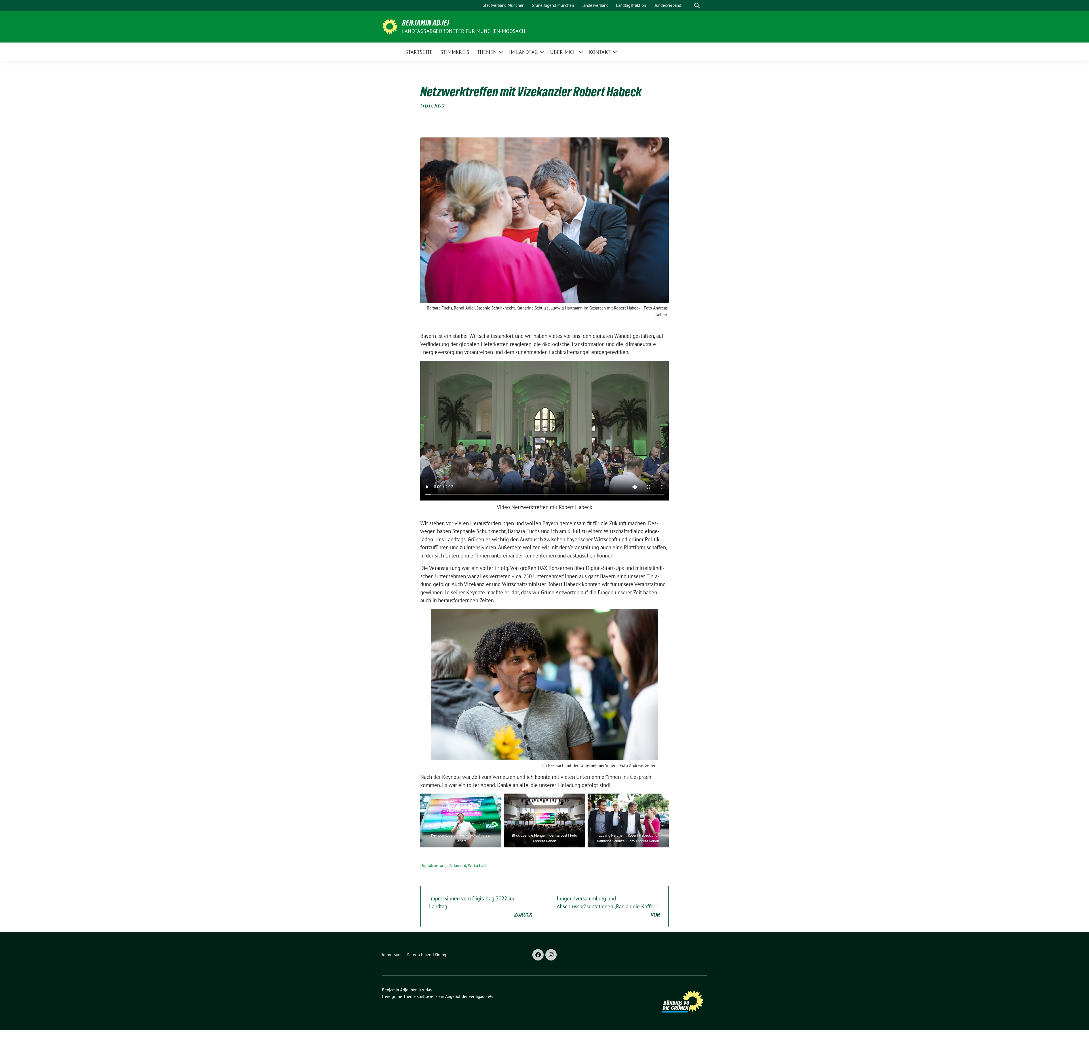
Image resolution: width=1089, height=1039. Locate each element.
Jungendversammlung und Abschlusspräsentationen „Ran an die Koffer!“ (608, 906)
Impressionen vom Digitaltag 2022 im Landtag (480, 906)
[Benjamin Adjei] (390, 26)
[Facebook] (538, 954)
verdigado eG (481, 996)
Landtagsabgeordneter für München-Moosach (463, 31)
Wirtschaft (477, 865)
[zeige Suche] (696, 5)
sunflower (426, 996)
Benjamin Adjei (425, 23)
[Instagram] (551, 954)
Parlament (457, 865)
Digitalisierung (433, 865)
